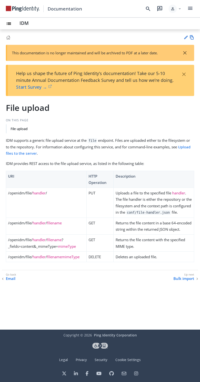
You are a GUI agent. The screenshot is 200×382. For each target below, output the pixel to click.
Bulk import (183, 278)
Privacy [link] (81, 359)
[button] (175, 9)
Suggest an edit (185, 37)
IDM (24, 23)
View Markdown (192, 37)
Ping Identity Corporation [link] (115, 335)
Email (10, 278)
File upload (19, 128)
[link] (23, 9)
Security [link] (101, 359)
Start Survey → (31, 87)
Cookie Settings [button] (128, 359)
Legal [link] (63, 359)
